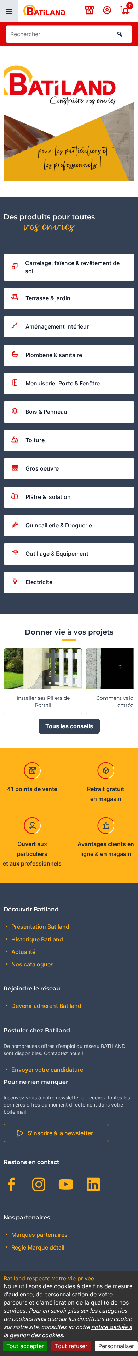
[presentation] (9, 11)
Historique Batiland (36, 939)
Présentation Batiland (39, 926)
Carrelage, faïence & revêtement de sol (72, 267)
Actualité (22, 951)
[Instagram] (39, 1185)
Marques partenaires (39, 1234)
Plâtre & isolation (48, 496)
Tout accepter (25, 1346)
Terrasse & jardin (47, 298)
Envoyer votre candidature (46, 1069)
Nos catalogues (32, 964)
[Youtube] (66, 1185)
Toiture (35, 440)
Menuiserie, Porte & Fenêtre (62, 383)
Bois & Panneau (46, 411)
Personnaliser (116, 1346)
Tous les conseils (69, 726)
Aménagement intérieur (57, 326)
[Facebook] (11, 1185)
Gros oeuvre (42, 468)
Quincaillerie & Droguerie (58, 525)
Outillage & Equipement (56, 553)
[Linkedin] (93, 1185)
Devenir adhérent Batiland (45, 1005)
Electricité (38, 582)
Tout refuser (71, 1346)
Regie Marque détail (37, 1247)
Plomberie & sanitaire (53, 354)
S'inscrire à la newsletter (60, 1133)
